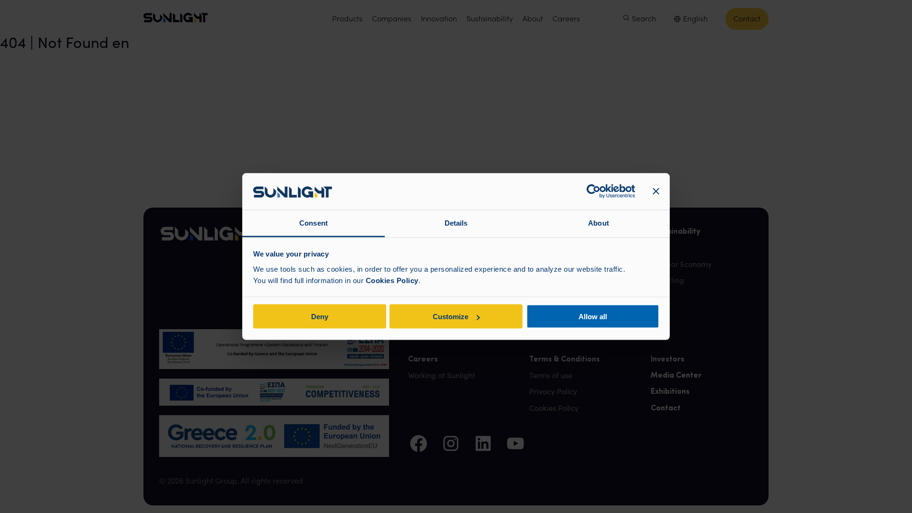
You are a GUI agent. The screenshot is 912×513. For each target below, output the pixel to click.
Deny (319, 317)
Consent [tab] (313, 222)
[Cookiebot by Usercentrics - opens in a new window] (593, 191)
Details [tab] (456, 222)
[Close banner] (656, 191)
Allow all (593, 317)
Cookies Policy (392, 280)
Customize (450, 317)
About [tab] (598, 222)
